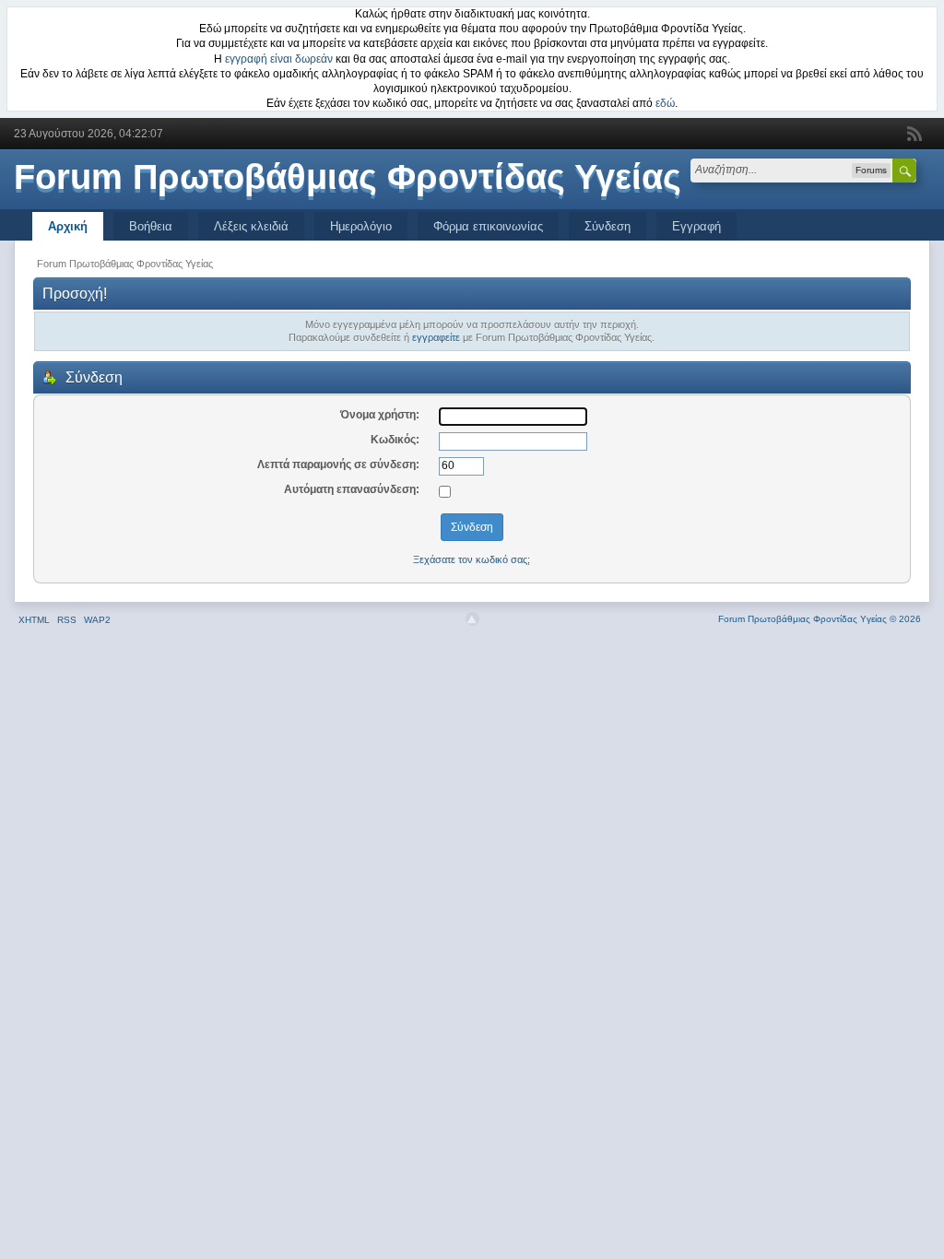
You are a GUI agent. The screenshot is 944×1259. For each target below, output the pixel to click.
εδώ (665, 103)
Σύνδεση (607, 226)
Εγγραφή (696, 226)
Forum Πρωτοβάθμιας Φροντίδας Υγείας (347, 177)
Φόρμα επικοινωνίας (488, 226)
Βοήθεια (150, 226)
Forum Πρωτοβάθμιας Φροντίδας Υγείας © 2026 (819, 619)
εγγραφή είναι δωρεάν (279, 59)
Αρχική (68, 226)
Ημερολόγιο (361, 226)
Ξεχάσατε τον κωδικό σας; (471, 559)
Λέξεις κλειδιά (251, 226)
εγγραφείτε (436, 337)
